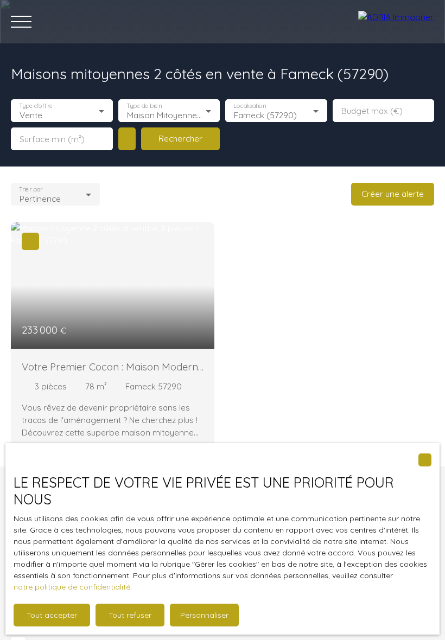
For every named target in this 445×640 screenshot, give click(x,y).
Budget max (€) (372, 111)
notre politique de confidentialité (72, 587)
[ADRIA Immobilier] (396, 21)
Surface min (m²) (52, 139)
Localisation (249, 106)
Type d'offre (36, 106)
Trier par (30, 189)
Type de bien (143, 106)
